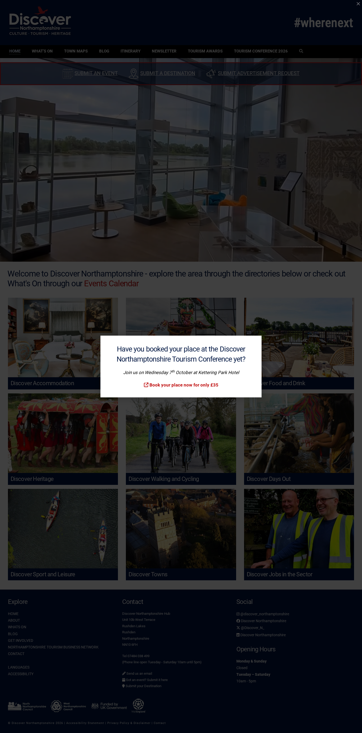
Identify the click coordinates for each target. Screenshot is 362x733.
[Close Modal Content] (358, 3)
